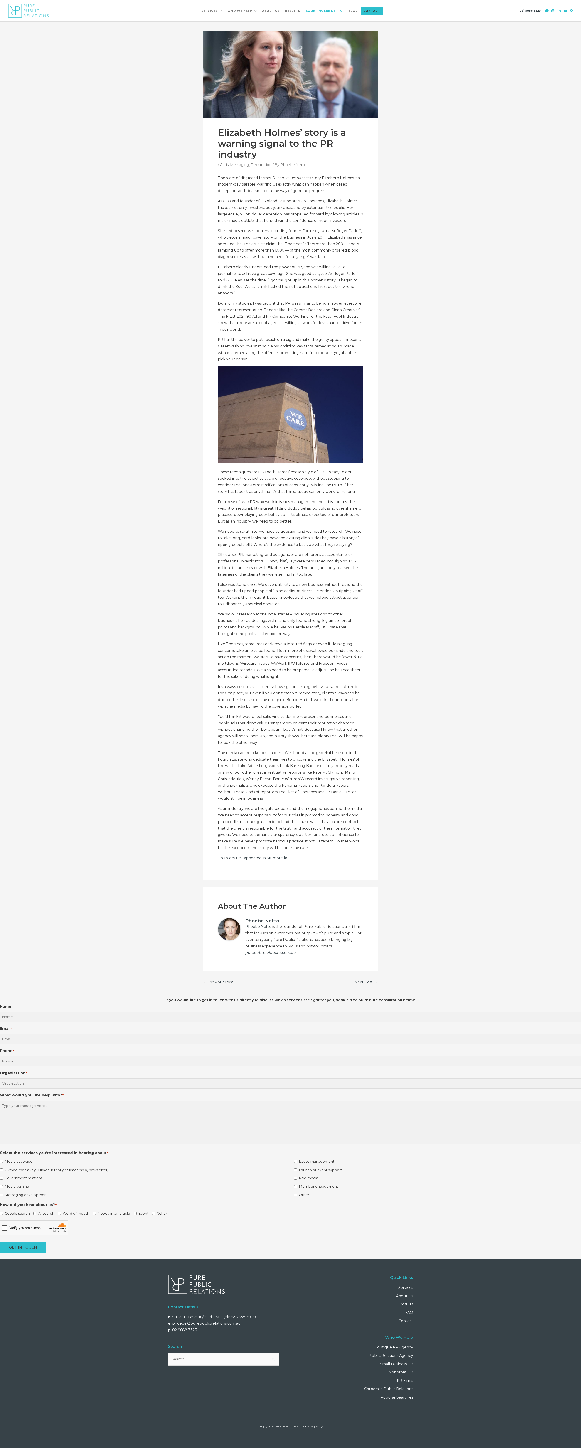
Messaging (239, 165)
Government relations (23, 1178)
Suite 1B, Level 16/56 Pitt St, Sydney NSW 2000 (214, 1317)
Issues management (316, 1162)
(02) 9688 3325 (530, 10)
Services (405, 1287)
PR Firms (405, 1380)
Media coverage (18, 1162)
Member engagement (318, 1186)
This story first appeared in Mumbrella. (253, 858)
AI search (46, 1213)
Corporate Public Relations (388, 1389)
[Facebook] (547, 10)
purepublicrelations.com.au (270, 952)
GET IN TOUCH (23, 1247)
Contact (406, 1321)
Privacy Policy (315, 1426)
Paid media (308, 1178)
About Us (404, 1296)
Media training (17, 1186)
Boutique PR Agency (393, 1347)
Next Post (366, 982)
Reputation (261, 165)
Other (304, 1195)
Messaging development (26, 1195)
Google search (17, 1213)
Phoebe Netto (258, 926)
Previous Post (218, 982)
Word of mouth (76, 1213)
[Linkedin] (559, 10)
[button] (219, 11)
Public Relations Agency (391, 1355)
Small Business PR (396, 1364)
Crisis (224, 165)
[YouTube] (565, 10)
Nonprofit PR (401, 1372)
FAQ (409, 1312)
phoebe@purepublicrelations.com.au (206, 1323)
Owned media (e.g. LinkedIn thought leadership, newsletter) (56, 1170)
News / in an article (114, 1213)
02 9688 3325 (184, 1330)
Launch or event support (320, 1170)
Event (143, 1213)
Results (406, 1304)
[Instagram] (553, 10)
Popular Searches (397, 1397)
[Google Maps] (571, 10)
